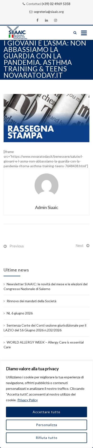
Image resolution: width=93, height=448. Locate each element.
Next (79, 245)
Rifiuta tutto (46, 438)
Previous (17, 246)
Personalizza (46, 425)
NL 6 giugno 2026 (20, 313)
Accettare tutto (46, 412)
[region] (46, 404)
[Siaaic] (22, 33)
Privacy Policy (27, 400)
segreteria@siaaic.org (49, 12)
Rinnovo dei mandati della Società (31, 301)
